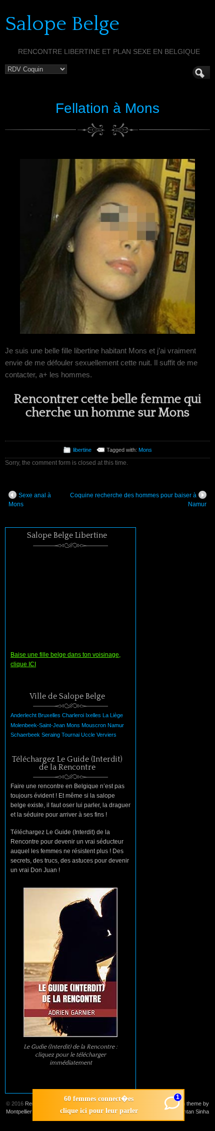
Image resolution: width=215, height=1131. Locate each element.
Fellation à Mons (108, 108)
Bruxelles (49, 715)
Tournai (71, 735)
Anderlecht (23, 715)
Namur (116, 725)
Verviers (106, 735)
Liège (116, 715)
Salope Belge (62, 24)
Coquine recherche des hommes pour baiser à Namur (138, 500)
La (105, 715)
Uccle (88, 735)
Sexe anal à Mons (29, 500)
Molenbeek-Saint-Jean (37, 725)
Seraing (51, 735)
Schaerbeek (25, 735)
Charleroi (73, 715)
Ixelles (93, 715)
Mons (145, 450)
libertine (82, 450)
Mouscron (94, 725)
